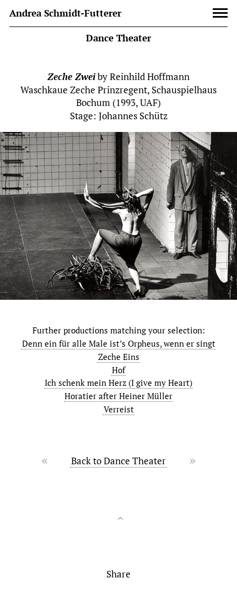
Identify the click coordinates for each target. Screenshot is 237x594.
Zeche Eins (118, 357)
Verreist (119, 409)
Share (118, 574)
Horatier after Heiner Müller (118, 396)
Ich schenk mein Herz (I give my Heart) (118, 383)
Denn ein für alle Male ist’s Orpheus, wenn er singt (119, 343)
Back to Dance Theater (118, 460)
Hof (118, 370)
